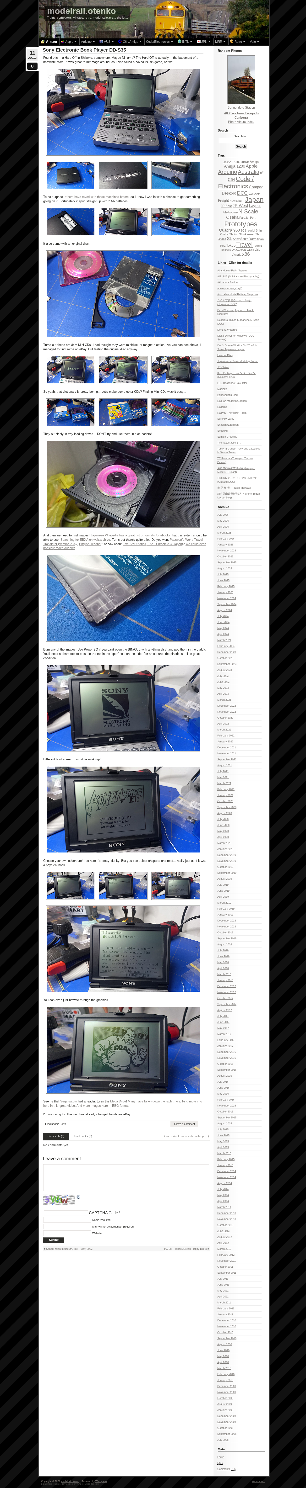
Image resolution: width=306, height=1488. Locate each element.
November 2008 (226, 1421)
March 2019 (224, 902)
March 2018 (224, 974)
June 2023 (223, 681)
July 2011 (222, 1278)
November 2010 (226, 1326)
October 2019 (225, 866)
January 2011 (225, 1314)
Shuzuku (222, 430)
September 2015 (226, 1117)
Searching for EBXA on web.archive (85, 539)
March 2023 (224, 699)
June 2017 (223, 1022)
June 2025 (223, 580)
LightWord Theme (51, 1484)
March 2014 (224, 1207)
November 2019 (226, 860)
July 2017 (223, 1016)
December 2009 (226, 1386)
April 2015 (223, 1147)
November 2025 (226, 550)
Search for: (240, 136)
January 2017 (225, 1045)
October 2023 (225, 658)
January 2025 (225, 592)
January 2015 (225, 1165)
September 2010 (226, 1338)
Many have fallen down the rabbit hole (154, 1101)
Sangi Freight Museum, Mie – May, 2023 (69, 1248)
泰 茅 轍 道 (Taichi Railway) (234, 487)
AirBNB (244, 162)
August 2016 (224, 1075)
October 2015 (225, 1111)
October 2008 (225, 1427)
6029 (226, 161)
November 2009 (226, 1392)
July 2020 (223, 819)
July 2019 (223, 884)
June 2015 (223, 1135)
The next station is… (229, 442)
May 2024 (223, 628)
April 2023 (223, 693)
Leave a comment (184, 1124)
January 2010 (225, 1380)
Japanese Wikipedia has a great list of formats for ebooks (130, 535)
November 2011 (226, 1260)
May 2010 (223, 1356)
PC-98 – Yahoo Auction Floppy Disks (185, 1248)
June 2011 (223, 1284)
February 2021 (226, 789)
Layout (255, 205)
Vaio (257, 249)
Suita (222, 245)
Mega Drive (118, 1101)
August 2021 (224, 765)
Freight (223, 200)
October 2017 (225, 998)
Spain (260, 239)
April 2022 (223, 723)
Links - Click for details (235, 263)
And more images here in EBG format (102, 1105)
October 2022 (225, 717)
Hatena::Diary (225, 355)
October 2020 (225, 801)
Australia (248, 172)
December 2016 (226, 1051)
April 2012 (223, 1242)
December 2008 (226, 1415)
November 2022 (226, 711)
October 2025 (225, 556)
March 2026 (224, 532)
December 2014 (226, 1171)
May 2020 (223, 831)
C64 (231, 179)
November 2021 (226, 753)
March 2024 (224, 640)
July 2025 (223, 574)
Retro (63, 1124)
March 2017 (224, 1034)
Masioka (222, 388)
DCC (242, 193)
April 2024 (223, 634)
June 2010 (223, 1350)
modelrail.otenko (81, 11)
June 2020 (223, 825)
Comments (226, 1468)
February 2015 (226, 1159)
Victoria (236, 254)
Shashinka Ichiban (228, 424)
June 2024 (223, 622)
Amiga (254, 162)
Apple (252, 166)
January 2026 (225, 544)
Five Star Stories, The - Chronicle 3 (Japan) (153, 544)
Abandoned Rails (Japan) (232, 270)
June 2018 (223, 956)
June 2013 (223, 1230)
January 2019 (225, 914)
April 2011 (223, 1296)
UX (233, 249)
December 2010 (226, 1320)
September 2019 (226, 872)
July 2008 (223, 1439)
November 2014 (226, 1177)
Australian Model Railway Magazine (237, 294)
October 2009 (225, 1398)
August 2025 (224, 568)
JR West (240, 205)
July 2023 (223, 675)
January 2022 (225, 741)
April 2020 (223, 837)
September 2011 (226, 1272)
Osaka (232, 217)
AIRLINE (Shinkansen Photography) (238, 276)
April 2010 (223, 1362)
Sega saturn (68, 1101)
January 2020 (225, 848)
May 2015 (223, 1141)
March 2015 (224, 1153)
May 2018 (223, 962)
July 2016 (223, 1081)
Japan (254, 199)
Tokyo (230, 245)
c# (261, 173)
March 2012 (224, 1248)
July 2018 (223, 950)
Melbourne (230, 212)
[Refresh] (78, 1197)
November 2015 (226, 1105)
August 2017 (224, 1010)
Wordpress (101, 1481)
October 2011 (225, 1266)
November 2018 (226, 926)
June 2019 (223, 890)
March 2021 (224, 783)
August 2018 (224, 944)
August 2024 (224, 610)
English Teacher (90, 544)
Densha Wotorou (227, 329)
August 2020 (224, 813)
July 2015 (223, 1129)
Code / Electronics (236, 182)
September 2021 (226, 759)
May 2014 (223, 1195)
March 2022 (224, 729)
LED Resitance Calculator (232, 382)
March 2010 (224, 1368)
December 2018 (226, 920)
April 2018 (223, 968)
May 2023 (223, 687)
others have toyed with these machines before (97, 197)
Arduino (227, 172)
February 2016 (226, 1099)
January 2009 (225, 1410)
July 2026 (223, 514)
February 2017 (226, 1039)
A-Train (234, 162)
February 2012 (226, 1254)
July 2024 (223, 616)
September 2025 (226, 562)
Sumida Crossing (227, 436)
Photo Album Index (241, 122)
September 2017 (226, 1004)
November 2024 (226, 598)
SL (229, 238)
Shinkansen (247, 234)
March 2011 (224, 1302)
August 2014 (224, 1183)
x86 (246, 254)
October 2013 (225, 1224)
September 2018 (226, 938)
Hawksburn (237, 200)
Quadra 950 (229, 230)
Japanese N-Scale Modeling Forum (237, 361)
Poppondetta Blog (227, 394)
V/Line (250, 249)
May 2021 (223, 777)
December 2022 (226, 705)
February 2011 (225, 1308)
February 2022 (226, 735)
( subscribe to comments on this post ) (186, 1136)
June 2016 (223, 1087)
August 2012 (224, 1236)
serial (251, 230)
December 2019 (226, 854)
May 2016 (223, 1093)
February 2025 (226, 586)
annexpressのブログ (229, 288)
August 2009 (224, 1404)
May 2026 (223, 520)
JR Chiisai (223, 367)
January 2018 (225, 980)
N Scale (248, 211)
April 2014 (223, 1201)
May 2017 (223, 1028)
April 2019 (223, 896)
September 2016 (226, 1069)
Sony (236, 239)
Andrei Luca (83, 1484)
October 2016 (225, 1063)
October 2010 (225, 1332)
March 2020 (224, 843)
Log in (220, 1457)
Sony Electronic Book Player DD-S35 (84, 50)
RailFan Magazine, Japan (232, 400)
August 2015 (224, 1123)
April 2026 (223, 526)
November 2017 (226, 992)
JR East (226, 206)
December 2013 (226, 1213)
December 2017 (226, 986)
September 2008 (226, 1433)
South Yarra (248, 239)
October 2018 (225, 932)
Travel (244, 244)
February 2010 (226, 1374)
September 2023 (226, 663)
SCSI (243, 230)
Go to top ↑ (258, 1481)
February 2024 (226, 646)
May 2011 (223, 1290)
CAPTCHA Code (103, 1213)
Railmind (222, 406)
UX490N (241, 249)
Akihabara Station (227, 282)
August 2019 (224, 878)
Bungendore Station (241, 107)
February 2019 (226, 908)
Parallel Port (247, 217)
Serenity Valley (225, 418)
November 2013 (226, 1219)
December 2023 (226, 652)
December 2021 (226, 747)
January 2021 (225, 795)
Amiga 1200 (234, 166)
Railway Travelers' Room (231, 412)
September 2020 (226, 807)
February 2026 (226, 538)
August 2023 (224, 669)
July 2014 (223, 1189)
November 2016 (226, 1057)
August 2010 (224, 1344)
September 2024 (226, 604)
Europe (254, 193)
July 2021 (223, 771)
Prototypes (240, 224)
